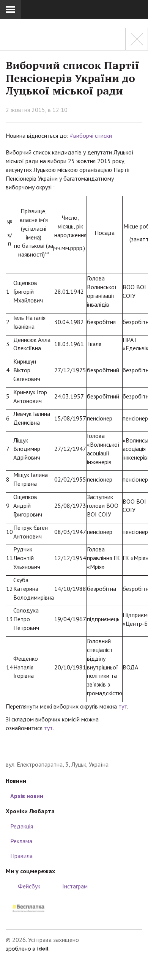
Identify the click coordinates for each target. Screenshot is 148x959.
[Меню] (10, 9)
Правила (21, 856)
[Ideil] (27, 948)
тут (122, 706)
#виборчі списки (91, 135)
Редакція (21, 826)
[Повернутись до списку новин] (136, 39)
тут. (49, 728)
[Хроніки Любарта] (74, 748)
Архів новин (26, 796)
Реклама (21, 841)
